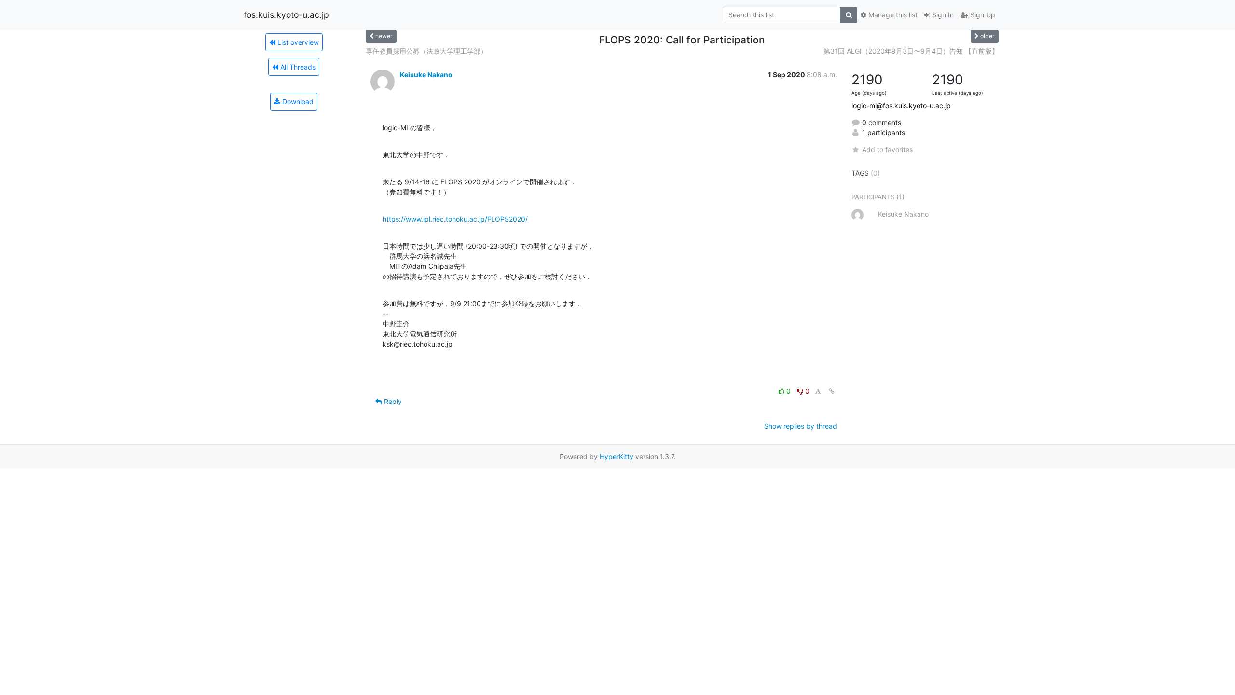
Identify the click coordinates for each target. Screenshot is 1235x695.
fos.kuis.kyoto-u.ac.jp (286, 15)
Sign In (942, 15)
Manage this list (892, 15)
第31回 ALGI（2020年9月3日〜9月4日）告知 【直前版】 (911, 51)
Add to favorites (887, 149)
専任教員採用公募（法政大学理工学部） (426, 51)
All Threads (297, 67)
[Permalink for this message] (831, 391)
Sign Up (981, 15)
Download (297, 101)
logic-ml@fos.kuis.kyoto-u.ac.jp (901, 105)
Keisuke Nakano (426, 74)
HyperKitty (616, 456)
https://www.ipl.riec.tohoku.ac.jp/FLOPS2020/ (455, 219)
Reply (392, 401)
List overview (297, 42)
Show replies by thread (800, 426)
